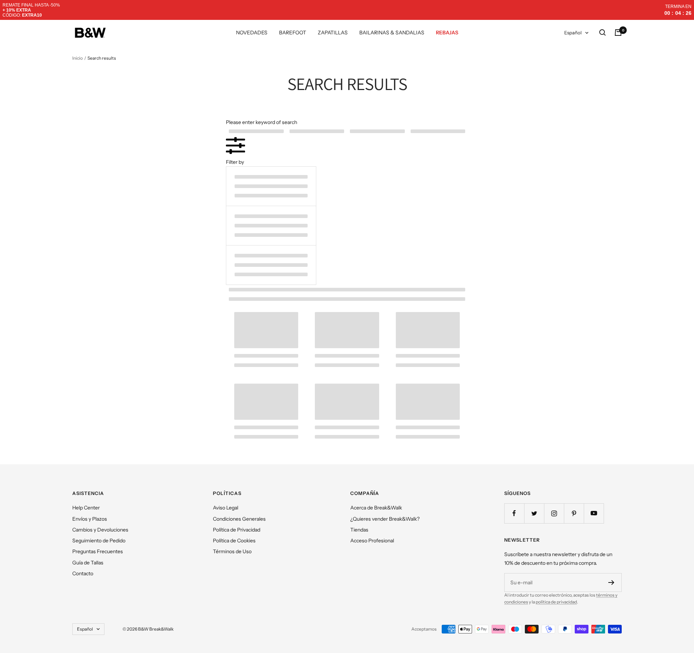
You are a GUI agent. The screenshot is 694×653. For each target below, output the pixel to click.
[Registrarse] (611, 582)
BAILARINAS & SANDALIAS (391, 32)
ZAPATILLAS (333, 32)
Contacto (82, 573)
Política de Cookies (234, 540)
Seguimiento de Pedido (98, 540)
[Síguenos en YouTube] (594, 513)
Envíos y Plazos (89, 519)
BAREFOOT (292, 32)
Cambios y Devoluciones (100, 529)
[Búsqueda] (602, 32)
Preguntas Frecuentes (97, 551)
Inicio (77, 58)
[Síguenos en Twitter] (534, 513)
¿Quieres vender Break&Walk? (385, 519)
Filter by (235, 162)
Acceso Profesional (372, 540)
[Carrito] (618, 32)
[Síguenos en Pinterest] (574, 513)
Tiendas (359, 529)
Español (573, 32)
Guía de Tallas (87, 562)
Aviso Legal (225, 507)
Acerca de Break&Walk (376, 507)
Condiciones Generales (239, 519)
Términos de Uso (232, 551)
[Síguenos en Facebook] (514, 513)
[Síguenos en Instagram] (554, 513)
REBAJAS (447, 32)
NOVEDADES (251, 32)
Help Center (86, 507)
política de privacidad (556, 602)
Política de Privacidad (236, 529)
